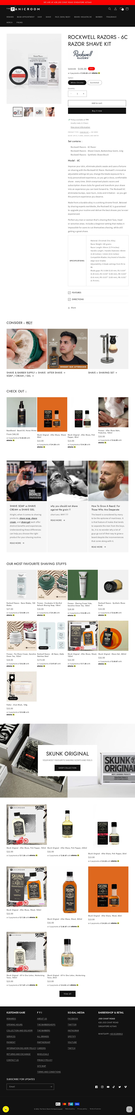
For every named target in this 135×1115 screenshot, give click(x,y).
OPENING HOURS (15, 1024)
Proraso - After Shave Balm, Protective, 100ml (109, 432)
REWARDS (11, 1018)
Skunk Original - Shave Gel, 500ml (112, 654)
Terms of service (95, 1109)
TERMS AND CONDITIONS (49, 1071)
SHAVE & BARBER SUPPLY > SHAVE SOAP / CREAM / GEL (26, 374)
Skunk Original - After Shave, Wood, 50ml (51, 436)
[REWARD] (6, 1109)
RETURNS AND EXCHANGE (19, 1054)
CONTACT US (13, 1060)
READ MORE (15, 543)
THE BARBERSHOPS (46, 1024)
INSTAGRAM (73, 1030)
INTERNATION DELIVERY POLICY (21, 1048)
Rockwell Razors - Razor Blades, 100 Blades (21, 604)
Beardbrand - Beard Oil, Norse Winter (22, 431)
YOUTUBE (72, 1042)
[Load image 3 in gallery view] (28, 111)
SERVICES (11, 1036)
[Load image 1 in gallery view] (17, 111)
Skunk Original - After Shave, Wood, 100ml (82, 655)
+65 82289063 (116, 1033)
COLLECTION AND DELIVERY (20, 1030)
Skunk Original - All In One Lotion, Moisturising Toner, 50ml (66, 976)
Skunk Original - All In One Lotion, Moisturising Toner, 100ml (25, 976)
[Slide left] (9, 112)
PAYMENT (11, 1042)
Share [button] (73, 307)
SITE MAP (41, 1066)
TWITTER (72, 1024)
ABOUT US (42, 1018)
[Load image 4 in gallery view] (39, 111)
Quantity (71, 88)
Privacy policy (82, 1109)
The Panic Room (45, 1109)
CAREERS (41, 1048)
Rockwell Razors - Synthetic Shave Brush (111, 604)
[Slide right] (58, 112)
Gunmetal (94, 82)
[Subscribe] (51, 1087)
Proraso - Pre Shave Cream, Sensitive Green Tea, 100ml (21, 655)
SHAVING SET (84, 132)
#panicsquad (58, 1109)
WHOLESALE (43, 1054)
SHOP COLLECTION (67, 768)
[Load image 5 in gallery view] (50, 111)
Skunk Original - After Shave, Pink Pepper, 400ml (67, 848)
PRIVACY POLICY (44, 1060)
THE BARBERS (43, 1030)
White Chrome (77, 82)
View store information (80, 127)
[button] (40, 17)
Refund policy (70, 1109)
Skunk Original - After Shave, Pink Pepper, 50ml (81, 436)
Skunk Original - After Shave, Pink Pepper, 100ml (26, 848)
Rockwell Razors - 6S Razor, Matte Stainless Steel (50, 655)
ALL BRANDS (43, 1036)
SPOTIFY (72, 1036)
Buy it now (97, 110)
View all (67, 993)
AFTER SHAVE (54, 372)
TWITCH (71, 1048)
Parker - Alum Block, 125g (17, 705)
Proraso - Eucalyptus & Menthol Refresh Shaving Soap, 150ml (49, 604)
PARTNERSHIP (43, 1042)
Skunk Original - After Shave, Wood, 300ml (64, 919)
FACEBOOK (73, 1018)
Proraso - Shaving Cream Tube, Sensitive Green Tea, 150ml (80, 604)
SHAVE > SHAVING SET (101, 372)
